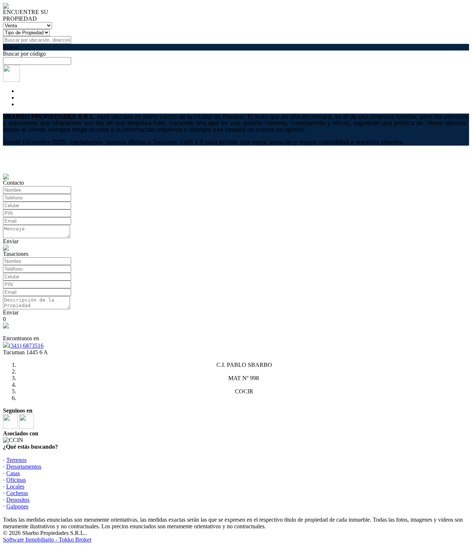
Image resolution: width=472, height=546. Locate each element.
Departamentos (23, 466)
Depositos (18, 500)
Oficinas (16, 480)
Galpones (17, 506)
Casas (13, 473)
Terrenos (16, 460)
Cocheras (17, 493)
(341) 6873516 (26, 345)
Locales (15, 486)
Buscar (11, 47)
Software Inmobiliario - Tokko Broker (47, 539)
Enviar (10, 241)
